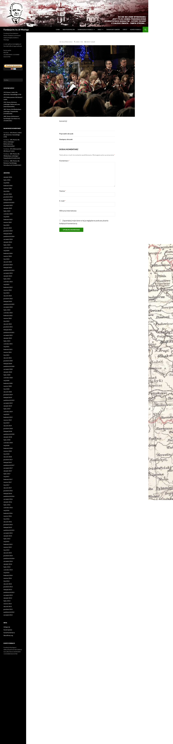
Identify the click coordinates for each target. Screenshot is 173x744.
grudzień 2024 (8, 231)
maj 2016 (6, 510)
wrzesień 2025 (8, 205)
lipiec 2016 (7, 505)
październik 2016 (9, 496)
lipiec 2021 (7, 341)
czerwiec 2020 (8, 378)
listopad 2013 (8, 589)
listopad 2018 (8, 431)
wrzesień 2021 (8, 335)
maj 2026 (6, 183)
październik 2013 (9, 592)
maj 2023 (6, 284)
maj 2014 (6, 572)
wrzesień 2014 (8, 561)
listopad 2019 (8, 397)
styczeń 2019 (8, 426)
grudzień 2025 (8, 197)
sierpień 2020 (8, 372)
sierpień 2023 (8, 276)
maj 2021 (6, 346)
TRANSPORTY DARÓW (113, 29)
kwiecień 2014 (8, 575)
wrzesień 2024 (8, 239)
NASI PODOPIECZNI (69, 29)
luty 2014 (6, 581)
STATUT (125, 29)
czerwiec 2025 (8, 214)
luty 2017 (6, 485)
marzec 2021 (8, 352)
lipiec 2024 (7, 245)
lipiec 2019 (7, 409)
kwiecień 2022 (8, 315)
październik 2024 (9, 236)
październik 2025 (9, 202)
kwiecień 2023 (8, 287)
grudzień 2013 (8, 587)
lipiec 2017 (7, 474)
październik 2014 (9, 558)
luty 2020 (6, 389)
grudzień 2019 (8, 394)
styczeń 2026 (8, 194)
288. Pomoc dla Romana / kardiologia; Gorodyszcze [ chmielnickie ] (12, 118)
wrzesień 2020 (8, 369)
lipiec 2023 (7, 279)
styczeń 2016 (8, 522)
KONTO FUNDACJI (135, 29)
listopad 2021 (8, 330)
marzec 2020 (8, 386)
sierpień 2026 (8, 177)
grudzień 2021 (8, 327)
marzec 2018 (8, 451)
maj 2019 (6, 414)
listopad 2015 (8, 527)
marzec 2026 (8, 188)
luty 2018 (6, 454)
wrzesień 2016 (8, 499)
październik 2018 (9, 434)
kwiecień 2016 (8, 513)
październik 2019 (9, 400)
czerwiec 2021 (8, 344)
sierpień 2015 (8, 536)
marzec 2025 (8, 222)
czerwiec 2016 (8, 507)
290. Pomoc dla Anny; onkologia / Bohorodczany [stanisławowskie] (12, 104)
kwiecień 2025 (8, 219)
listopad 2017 (8, 462)
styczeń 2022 (8, 324)
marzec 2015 (8, 547)
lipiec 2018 (7, 440)
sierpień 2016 (8, 502)
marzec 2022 (8, 318)
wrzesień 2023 (8, 273)
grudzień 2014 (8, 555)
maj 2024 (6, 250)
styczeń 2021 (8, 358)
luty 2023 (6, 293)
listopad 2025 (8, 200)
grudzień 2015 (8, 524)
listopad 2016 (8, 493)
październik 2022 (9, 304)
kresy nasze (90, 42)
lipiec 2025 (7, 211)
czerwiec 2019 (8, 411)
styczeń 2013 (8, 606)
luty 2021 (6, 355)
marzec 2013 (8, 604)
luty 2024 (6, 259)
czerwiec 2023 (8, 281)
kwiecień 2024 (8, 253)
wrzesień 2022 (8, 307)
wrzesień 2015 (8, 533)
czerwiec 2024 (8, 248)
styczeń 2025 (8, 228)
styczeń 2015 (8, 553)
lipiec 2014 (7, 567)
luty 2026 (6, 191)
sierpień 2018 (8, 437)
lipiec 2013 (7, 601)
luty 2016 (6, 519)
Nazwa (62, 191)
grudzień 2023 (8, 265)
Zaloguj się (7, 627)
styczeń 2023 (8, 296)
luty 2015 (6, 550)
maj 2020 (6, 380)
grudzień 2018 (8, 428)
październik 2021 (9, 332)
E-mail (62, 201)
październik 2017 (9, 465)
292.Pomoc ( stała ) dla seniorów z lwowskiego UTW (13, 135)
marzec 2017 (8, 482)
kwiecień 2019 (8, 417)
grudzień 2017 (8, 459)
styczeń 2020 (8, 392)
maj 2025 (6, 217)
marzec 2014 (8, 578)
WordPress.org (8, 635)
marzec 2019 (8, 420)
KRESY (100, 29)
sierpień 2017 (8, 471)
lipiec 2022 (7, 310)
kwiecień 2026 (8, 185)
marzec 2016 (8, 516)
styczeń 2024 (8, 262)
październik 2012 (9, 612)
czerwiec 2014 (8, 570)
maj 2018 (6, 445)
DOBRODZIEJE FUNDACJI (85, 29)
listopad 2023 (8, 267)
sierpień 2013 (8, 598)
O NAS (58, 29)
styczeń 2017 (8, 488)
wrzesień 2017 (8, 468)
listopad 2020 (8, 363)
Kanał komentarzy (9, 632)
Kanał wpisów (8, 630)
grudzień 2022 (8, 298)
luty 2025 (6, 225)
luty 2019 (6, 423)
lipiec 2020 (7, 375)
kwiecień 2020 (8, 383)
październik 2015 (9, 530)
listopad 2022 (8, 301)
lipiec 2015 (7, 539)
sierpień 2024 (8, 242)
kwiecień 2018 (8, 448)
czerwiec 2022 (8, 313)
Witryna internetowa (67, 211)
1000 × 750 (79, 42)
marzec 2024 (8, 256)
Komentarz (64, 160)
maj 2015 (6, 541)
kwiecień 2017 (8, 479)
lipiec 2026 (7, 180)
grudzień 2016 (8, 491)
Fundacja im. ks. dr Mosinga (16, 29)
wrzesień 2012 (8, 615)
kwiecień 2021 (8, 349)
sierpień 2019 (8, 406)
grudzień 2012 (8, 609)
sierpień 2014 (8, 564)
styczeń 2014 (8, 584)
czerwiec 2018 (8, 443)
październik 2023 (9, 270)
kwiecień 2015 (8, 544)
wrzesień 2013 (8, 595)
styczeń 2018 (8, 457)
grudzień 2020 (8, 361)
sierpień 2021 (8, 338)
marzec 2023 (8, 290)
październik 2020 (9, 366)
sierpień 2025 (8, 208)
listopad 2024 (8, 233)
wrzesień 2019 (8, 403)
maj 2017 (6, 476)
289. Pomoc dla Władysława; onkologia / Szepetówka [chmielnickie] (12, 111)
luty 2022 (6, 321)
